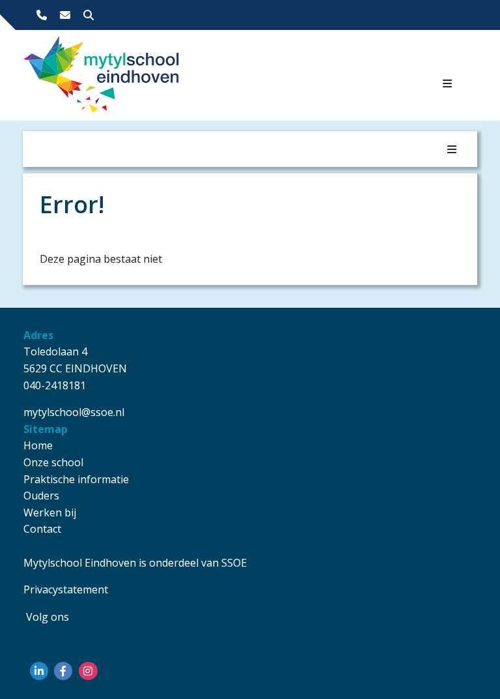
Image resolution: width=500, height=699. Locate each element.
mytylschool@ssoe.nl (73, 412)
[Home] (93, 78)
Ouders (41, 495)
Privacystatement (65, 589)
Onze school (53, 462)
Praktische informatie (76, 479)
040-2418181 (54, 385)
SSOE (234, 563)
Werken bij (49, 512)
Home (38, 445)
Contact (42, 529)
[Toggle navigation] (447, 83)
